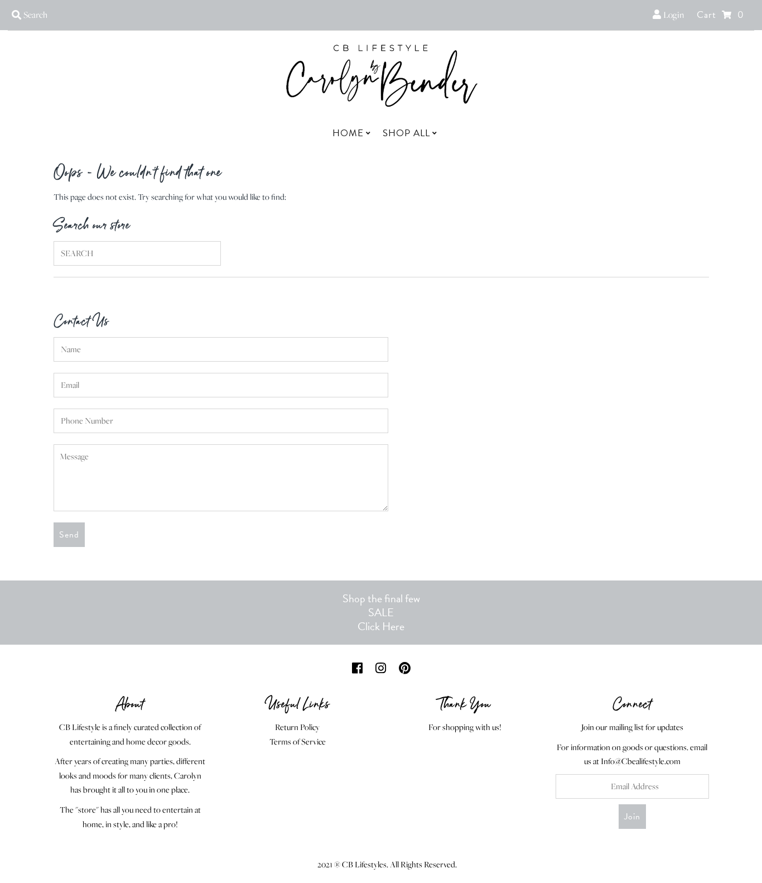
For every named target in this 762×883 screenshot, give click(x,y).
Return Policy (297, 727)
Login (672, 14)
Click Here (381, 626)
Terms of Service (297, 741)
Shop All (406, 133)
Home (348, 133)
